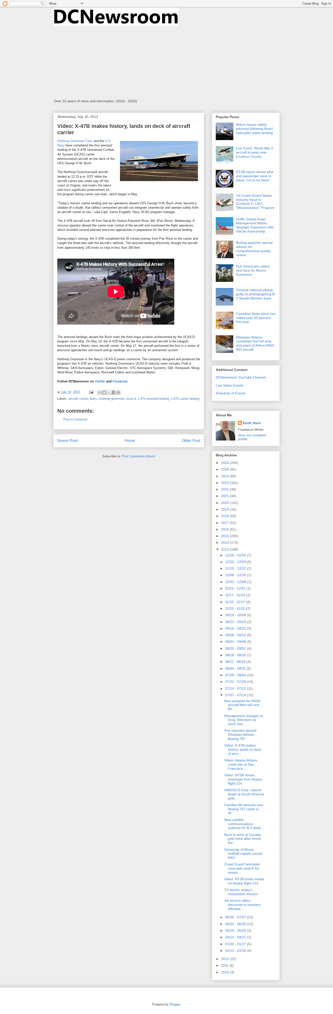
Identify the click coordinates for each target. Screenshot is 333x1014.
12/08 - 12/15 (236, 575)
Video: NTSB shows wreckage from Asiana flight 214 (243, 779)
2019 (225, 509)
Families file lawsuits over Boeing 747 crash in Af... (244, 809)
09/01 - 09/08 (236, 642)
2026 (225, 463)
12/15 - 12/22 (236, 568)
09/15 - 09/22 (236, 628)
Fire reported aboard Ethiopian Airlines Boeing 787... (240, 734)
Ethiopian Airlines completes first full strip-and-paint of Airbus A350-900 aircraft (255, 343)
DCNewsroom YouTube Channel (241, 377)
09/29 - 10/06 (236, 615)
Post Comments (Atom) (138, 456)
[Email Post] (90, 392)
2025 (225, 469)
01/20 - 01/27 (236, 944)
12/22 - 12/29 (236, 562)
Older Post (191, 441)
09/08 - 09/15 (236, 635)
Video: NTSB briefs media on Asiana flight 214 (244, 881)
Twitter (100, 381)
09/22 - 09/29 (236, 622)
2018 (225, 516)
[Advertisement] (166, 62)
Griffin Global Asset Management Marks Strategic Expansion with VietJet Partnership (255, 225)
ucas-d (131, 398)
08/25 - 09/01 (236, 648)
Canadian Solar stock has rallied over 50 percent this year (255, 318)
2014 (225, 542)
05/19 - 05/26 (236, 930)
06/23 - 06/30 (236, 924)
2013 (225, 549)
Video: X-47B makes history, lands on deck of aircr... (242, 749)
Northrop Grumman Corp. (75, 141)
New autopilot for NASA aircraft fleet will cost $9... (242, 705)
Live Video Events (229, 385)
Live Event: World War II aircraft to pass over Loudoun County (254, 152)
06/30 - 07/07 (236, 917)
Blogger (175, 1004)
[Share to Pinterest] (118, 392)
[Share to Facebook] (113, 392)
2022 (225, 489)
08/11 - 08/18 (235, 662)
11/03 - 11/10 (235, 608)
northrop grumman (111, 398)
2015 (225, 536)
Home (130, 441)
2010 (225, 972)
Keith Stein (252, 423)
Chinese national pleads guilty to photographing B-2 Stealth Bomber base (256, 294)
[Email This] (99, 392)
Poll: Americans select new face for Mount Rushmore (253, 270)
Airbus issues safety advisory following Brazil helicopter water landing (254, 129)
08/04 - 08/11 (235, 668)
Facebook (120, 381)
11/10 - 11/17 (235, 602)
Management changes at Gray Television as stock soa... (243, 720)
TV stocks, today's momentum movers (241, 892)
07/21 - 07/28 (236, 682)
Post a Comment (75, 419)
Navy (93, 398)
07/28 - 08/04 (236, 675)
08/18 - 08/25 (236, 655)
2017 (225, 523)
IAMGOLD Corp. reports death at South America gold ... (244, 794)
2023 (225, 483)
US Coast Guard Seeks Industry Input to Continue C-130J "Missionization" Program (255, 202)
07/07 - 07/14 (236, 695)
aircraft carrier (78, 398)
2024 (225, 476)
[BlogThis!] (104, 392)
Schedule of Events (230, 393)
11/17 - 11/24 (235, 595)
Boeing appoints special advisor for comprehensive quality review (254, 249)
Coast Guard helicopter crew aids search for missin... (242, 868)
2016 (225, 529)
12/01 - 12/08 (236, 582)
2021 (225, 496)
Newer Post (67, 441)
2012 (225, 959)
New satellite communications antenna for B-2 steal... (243, 824)
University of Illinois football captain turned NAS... (243, 854)
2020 (225, 503)
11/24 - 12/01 (235, 588)
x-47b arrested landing (153, 398)
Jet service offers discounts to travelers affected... (242, 905)
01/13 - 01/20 (236, 951)
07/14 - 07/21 (236, 688)
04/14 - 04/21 (236, 937)
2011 (225, 965)
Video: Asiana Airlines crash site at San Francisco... (240, 764)
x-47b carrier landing (185, 398)
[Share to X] (109, 392)
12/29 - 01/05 (236, 555)
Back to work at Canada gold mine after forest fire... (242, 839)
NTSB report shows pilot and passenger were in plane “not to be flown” (254, 176)
